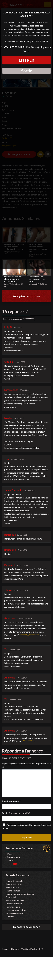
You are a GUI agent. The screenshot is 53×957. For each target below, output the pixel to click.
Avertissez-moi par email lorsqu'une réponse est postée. (26, 826)
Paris (14, 863)
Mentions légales (29, 949)
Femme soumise (12, 890)
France (10, 854)
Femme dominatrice (14, 881)
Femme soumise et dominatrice (19, 894)
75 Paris (11, 860)
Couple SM (10, 897)
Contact (15, 949)
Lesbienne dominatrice (15, 910)
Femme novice (12, 887)
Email (16, 813)
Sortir (26, 70)
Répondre (26, 837)
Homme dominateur (14, 900)
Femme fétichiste (13, 884)
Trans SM (9, 916)
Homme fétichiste (13, 903)
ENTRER (26, 60)
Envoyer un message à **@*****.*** (18, 319)
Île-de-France (13, 857)
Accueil (5, 949)
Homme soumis (12, 906)
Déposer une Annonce (26, 926)
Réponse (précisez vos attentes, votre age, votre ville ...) (26, 765)
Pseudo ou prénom (11, 801)
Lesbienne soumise (14, 913)
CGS (41, 949)
